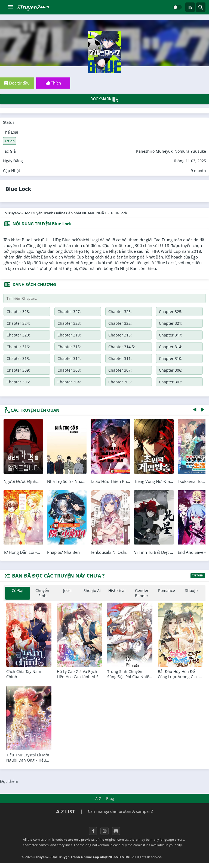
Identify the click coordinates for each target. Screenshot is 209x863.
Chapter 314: (170, 346)
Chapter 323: (69, 323)
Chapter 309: (18, 370)
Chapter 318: (120, 335)
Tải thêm (197, 575)
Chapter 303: (120, 381)
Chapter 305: (18, 381)
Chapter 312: (69, 358)
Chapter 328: (18, 311)
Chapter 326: (120, 311)
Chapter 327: (69, 311)
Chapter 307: (120, 370)
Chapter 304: (69, 381)
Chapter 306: (170, 370)
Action (9, 141)
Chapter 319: (69, 335)
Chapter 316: (18, 346)
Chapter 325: (170, 311)
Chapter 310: (170, 358)
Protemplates (177, 857)
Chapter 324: (18, 323)
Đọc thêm (9, 781)
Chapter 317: (170, 335)
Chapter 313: (18, 358)
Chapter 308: (69, 370)
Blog (110, 798)
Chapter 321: (170, 323)
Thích (55, 83)
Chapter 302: (170, 381)
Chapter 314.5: (121, 346)
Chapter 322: (120, 323)
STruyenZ (33, 7)
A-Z (98, 798)
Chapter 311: (120, 358)
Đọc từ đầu (19, 83)
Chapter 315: (69, 346)
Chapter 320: (18, 335)
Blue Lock (18, 189)
